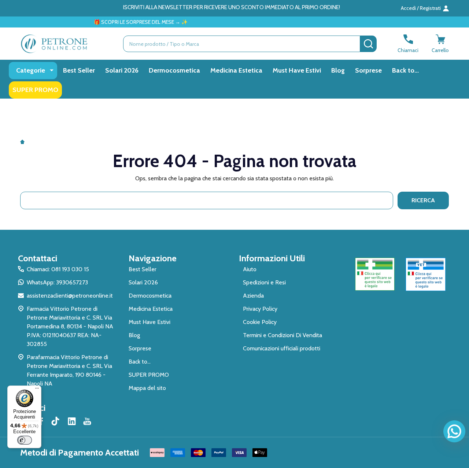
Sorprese (368, 70)
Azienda (253, 295)
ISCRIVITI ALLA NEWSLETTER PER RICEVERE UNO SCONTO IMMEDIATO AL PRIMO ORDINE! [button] (231, 7)
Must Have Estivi (297, 70)
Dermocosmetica (174, 70)
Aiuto (249, 269)
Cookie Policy (260, 321)
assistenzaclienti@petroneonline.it (70, 295)
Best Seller (79, 70)
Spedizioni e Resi (264, 282)
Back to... (405, 70)
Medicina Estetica (236, 70)
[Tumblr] (56, 421)
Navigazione (153, 258)
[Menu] (37, 390)
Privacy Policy (260, 308)
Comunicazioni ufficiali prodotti (281, 348)
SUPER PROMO (35, 90)
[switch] (24, 440)
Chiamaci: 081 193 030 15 (58, 269)
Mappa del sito (147, 387)
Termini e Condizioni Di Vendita (282, 335)
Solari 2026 (122, 70)
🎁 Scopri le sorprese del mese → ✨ (132, 22)
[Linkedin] (72, 421)
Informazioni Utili (272, 258)
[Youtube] (87, 421)
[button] (375, 274)
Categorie (30, 70)
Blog (338, 70)
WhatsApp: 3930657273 (57, 282)
